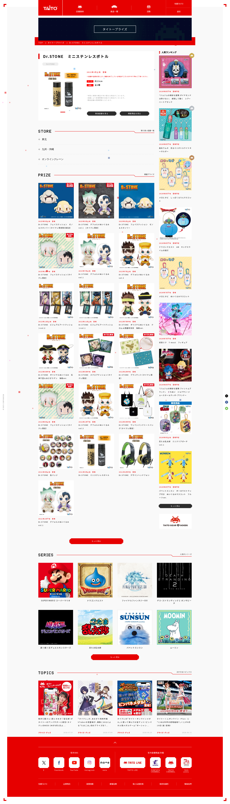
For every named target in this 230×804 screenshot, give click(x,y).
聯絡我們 (188, 784)
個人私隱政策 (138, 784)
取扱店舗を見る (101, 113)
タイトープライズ (56, 42)
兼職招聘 (113, 784)
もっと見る (96, 541)
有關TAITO (178, 3)
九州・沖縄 (48, 149)
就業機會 (90, 784)
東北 (44, 139)
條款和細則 (164, 784)
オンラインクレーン (52, 159)
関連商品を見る (134, 113)
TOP (40, 42)
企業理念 (66, 784)
